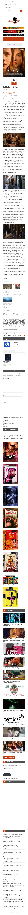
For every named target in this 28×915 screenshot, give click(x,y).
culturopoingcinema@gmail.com (10, 329)
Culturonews (15, 1)
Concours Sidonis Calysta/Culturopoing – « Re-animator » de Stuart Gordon (12, 836)
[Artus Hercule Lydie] (10, 571)
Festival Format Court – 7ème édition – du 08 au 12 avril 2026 (14, 710)
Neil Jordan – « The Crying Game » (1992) (7, 362)
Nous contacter (8, 7)
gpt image (5, 856)
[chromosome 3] (10, 527)
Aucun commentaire (7, 98)
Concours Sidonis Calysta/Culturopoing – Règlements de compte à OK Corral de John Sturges (13, 906)
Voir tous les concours (13, 39)
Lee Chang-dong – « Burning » (10, 334)
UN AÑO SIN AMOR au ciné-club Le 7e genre (12, 668)
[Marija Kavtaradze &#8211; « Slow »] (7, 286)
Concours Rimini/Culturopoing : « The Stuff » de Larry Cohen (12, 841)
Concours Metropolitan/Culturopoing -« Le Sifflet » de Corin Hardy (13, 890)
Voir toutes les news (9, 757)
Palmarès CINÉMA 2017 (15, 856)
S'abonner (7, 775)
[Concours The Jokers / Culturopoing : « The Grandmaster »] (13, 35)
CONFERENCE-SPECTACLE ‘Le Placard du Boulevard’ (13, 654)
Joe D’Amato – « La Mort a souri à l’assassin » (17, 291)
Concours (21, 1)
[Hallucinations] (10, 505)
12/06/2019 (9, 93)
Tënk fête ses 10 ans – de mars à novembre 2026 (13, 725)
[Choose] (10, 461)
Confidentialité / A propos (10, 4)
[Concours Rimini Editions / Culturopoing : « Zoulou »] (13, 28)
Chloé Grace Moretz (9, 95)
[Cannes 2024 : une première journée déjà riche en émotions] (7, 299)
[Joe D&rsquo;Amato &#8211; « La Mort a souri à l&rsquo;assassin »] (17, 286)
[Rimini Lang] (10, 584)
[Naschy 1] (10, 549)
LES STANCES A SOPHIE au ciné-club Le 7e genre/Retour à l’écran (11, 681)
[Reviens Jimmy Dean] (10, 483)
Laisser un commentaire (17, 98)
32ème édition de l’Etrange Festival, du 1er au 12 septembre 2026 (13, 624)
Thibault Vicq (7, 89)
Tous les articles (8, 1)
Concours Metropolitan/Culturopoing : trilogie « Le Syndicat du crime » (12, 860)
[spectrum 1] (10, 606)
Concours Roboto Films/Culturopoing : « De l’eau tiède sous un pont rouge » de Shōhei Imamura (13, 901)
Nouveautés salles (9, 91)
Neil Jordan (7, 92)
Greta (14, 92)
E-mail (4, 402)
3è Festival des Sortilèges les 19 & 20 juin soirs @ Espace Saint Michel (13, 696)
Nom (4, 395)
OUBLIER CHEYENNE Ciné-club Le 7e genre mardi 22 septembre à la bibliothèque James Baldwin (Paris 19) (13, 640)
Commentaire (6, 378)
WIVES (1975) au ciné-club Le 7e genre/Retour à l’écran (13, 753)
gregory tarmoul (6, 850)
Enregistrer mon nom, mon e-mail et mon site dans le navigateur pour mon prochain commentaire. (13, 419)
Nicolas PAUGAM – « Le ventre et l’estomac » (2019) (13, 335)
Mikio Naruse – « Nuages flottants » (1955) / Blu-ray (13, 738)
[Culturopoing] (14, 24)
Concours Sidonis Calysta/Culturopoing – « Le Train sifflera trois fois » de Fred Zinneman (13, 885)
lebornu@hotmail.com (8, 327)
